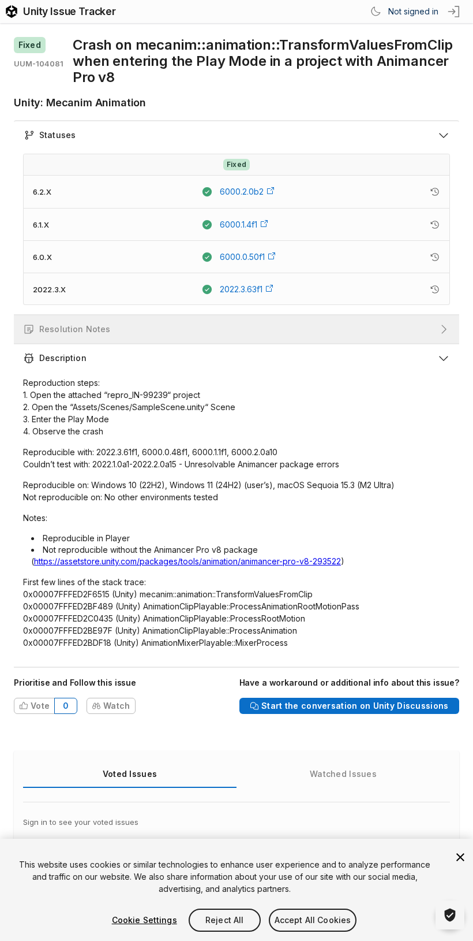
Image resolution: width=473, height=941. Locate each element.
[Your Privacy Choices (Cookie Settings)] (450, 915)
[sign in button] (454, 11)
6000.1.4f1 (238, 224)
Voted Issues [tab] (130, 774)
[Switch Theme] (375, 11)
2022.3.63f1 (241, 289)
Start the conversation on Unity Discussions (354, 706)
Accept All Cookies (313, 920)
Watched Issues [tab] (343, 774)
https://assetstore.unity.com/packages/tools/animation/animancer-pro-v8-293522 (187, 561)
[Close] (460, 857)
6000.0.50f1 (242, 257)
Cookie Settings (144, 920)
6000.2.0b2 (242, 191)
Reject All (224, 920)
